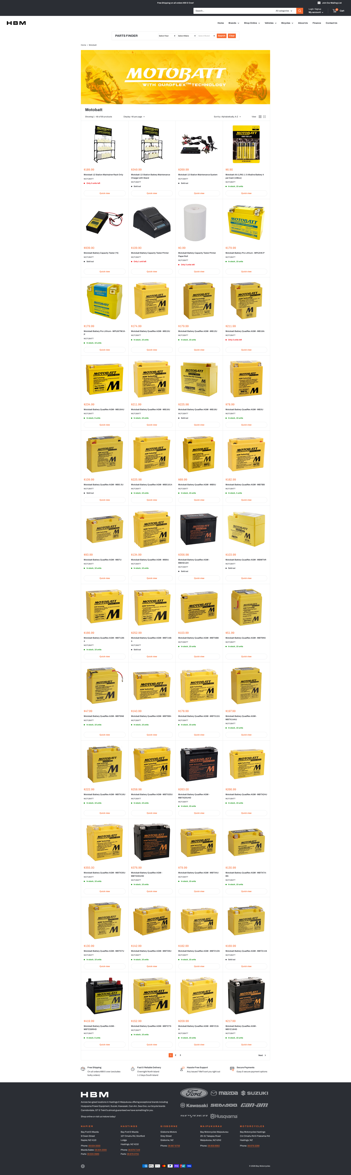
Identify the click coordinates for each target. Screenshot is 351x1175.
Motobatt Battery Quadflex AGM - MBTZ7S (151, 1026)
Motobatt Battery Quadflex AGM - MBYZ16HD (241, 1027)
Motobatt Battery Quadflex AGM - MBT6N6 (104, 716)
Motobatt (89, 179)
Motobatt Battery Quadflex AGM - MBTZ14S (246, 951)
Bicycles (285, 23)
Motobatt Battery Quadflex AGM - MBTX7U (104, 951)
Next (260, 1055)
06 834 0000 (94, 1146)
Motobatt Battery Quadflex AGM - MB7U (102, 560)
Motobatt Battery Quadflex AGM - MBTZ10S (199, 951)
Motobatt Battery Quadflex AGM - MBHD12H (194, 561)
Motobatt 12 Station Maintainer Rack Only (103, 175)
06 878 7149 (134, 1150)
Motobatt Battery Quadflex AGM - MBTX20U (152, 794)
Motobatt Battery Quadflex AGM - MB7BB (245, 485)
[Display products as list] (264, 116)
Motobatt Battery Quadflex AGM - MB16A (245, 331)
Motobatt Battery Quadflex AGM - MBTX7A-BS (246, 874)
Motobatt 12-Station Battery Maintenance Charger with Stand (150, 176)
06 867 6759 (174, 1146)
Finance (317, 23)
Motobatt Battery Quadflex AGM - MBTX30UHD (146, 874)
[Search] (299, 11)
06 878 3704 (133, 1154)
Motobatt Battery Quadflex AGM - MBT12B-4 (104, 639)
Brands (232, 23)
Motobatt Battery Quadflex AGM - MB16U (150, 409)
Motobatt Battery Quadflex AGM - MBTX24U (246, 794)
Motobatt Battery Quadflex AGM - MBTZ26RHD (99, 1027)
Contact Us (331, 23)
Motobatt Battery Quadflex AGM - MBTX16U (104, 794)
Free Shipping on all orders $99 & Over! (175, 3)
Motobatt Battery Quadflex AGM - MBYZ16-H (198, 1027)
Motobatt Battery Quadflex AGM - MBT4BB (198, 638)
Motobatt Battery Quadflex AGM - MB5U (197, 485)
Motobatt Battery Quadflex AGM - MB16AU (104, 409)
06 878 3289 (253, 1146)
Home (221, 23)
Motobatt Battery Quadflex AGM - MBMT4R (246, 560)
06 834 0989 (93, 1154)
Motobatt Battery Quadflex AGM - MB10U (150, 331)
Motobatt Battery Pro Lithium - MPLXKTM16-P (104, 332)
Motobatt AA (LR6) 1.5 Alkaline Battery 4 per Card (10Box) (245, 176)
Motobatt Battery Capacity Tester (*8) (101, 253)
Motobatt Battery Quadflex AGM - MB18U (197, 409)
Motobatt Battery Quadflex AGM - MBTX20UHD (194, 796)
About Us (303, 23)
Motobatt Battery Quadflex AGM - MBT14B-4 (151, 639)
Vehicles (269, 23)
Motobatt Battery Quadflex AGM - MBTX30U (104, 873)
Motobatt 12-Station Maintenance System (197, 175)
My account (315, 12)
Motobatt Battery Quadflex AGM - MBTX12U (199, 716)
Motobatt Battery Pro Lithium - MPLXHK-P (245, 253)
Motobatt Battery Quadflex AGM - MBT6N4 (246, 638)
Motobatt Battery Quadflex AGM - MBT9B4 (151, 716)
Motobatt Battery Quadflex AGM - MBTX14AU (241, 717)
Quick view (105, 193)
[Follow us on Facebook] (83, 1166)
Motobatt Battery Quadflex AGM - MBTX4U (198, 873)
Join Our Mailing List (332, 3)
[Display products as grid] (260, 116)
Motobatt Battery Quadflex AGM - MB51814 (151, 485)
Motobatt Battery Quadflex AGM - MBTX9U (151, 951)
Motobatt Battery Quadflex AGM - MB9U (150, 560)
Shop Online (250, 23)
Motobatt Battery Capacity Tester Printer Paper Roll (197, 254)
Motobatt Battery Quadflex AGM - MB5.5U (103, 485)
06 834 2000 (101, 1150)
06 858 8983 (214, 1146)
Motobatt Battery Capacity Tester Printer (150, 253)
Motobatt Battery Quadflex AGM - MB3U (244, 409)
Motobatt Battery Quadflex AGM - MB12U (197, 331)
